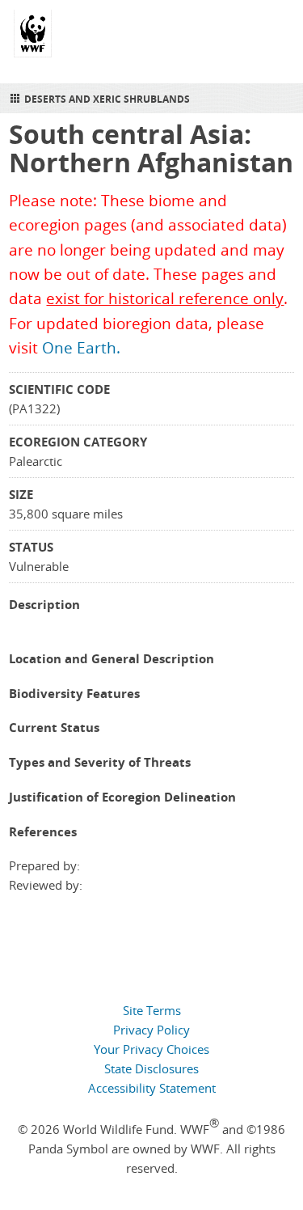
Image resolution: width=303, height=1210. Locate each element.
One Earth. (81, 347)
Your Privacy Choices (151, 1049)
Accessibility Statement (152, 1088)
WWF (32, 40)
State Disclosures (151, 1068)
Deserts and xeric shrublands (107, 99)
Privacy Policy (151, 1030)
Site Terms (152, 1010)
